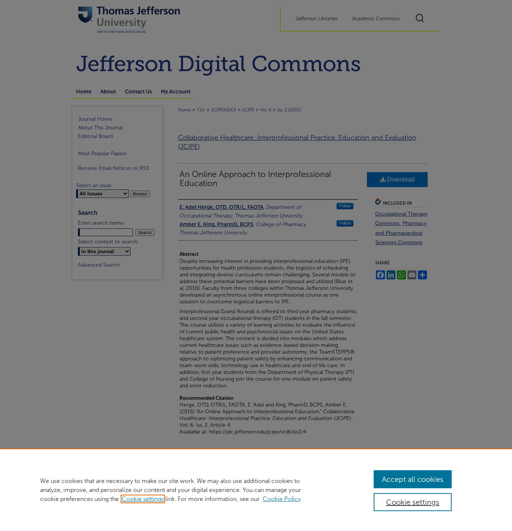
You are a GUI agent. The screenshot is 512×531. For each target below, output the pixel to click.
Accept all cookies (412, 479)
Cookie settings (143, 499)
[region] (256, 489)
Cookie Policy (282, 499)
